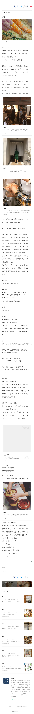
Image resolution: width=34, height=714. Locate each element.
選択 (3, 636)
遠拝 (3, 623)
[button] (2, 2)
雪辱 (3, 663)
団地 (3, 609)
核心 (3, 596)
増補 (3, 650)
